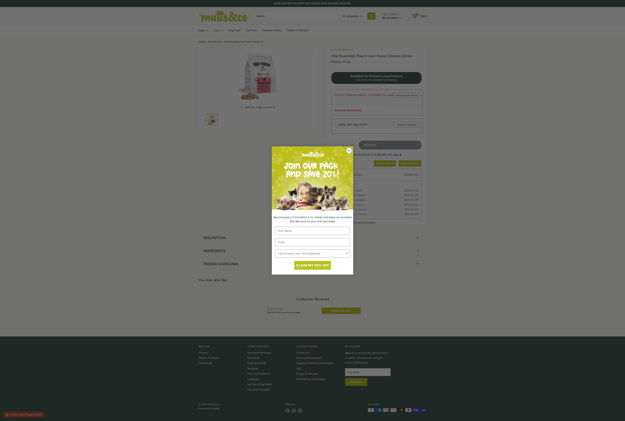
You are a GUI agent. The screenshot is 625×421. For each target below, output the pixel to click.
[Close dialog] (349, 150)
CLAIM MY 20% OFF (312, 265)
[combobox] (311, 253)
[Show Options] (346, 253)
